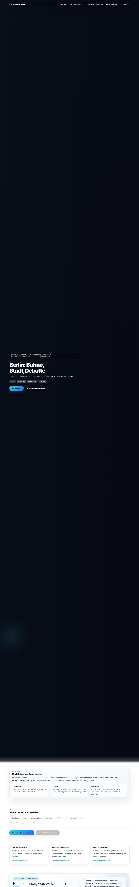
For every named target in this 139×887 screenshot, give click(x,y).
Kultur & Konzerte (19, 847)
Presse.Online (46, 356)
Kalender (64, 4)
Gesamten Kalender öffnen (22, 833)
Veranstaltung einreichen (47, 833)
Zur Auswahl (16, 388)
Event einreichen (112, 4)
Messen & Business (60, 847)
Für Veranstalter (76, 4)
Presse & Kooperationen (94, 4)
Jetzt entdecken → (19, 861)
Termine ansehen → (60, 861)
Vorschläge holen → (101, 861)
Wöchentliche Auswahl (36, 388)
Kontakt (124, 4)
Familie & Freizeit (100, 847)
